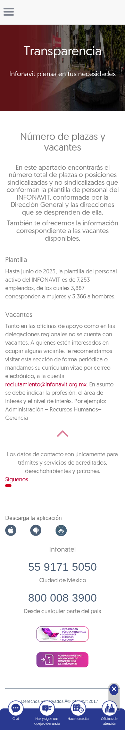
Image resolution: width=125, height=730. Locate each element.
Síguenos (16, 480)
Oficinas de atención (109, 721)
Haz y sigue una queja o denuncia (47, 721)
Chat (15, 719)
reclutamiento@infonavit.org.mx (45, 385)
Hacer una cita (78, 719)
